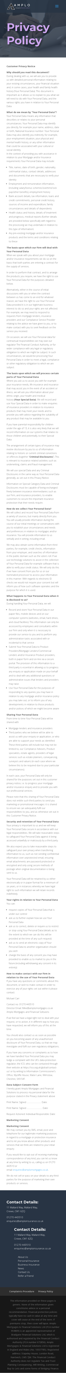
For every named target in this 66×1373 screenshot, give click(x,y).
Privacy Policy (28, 33)
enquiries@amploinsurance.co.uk (25, 1221)
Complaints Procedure (21, 1291)
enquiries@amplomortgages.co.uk (30, 1169)
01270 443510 (15, 1217)
